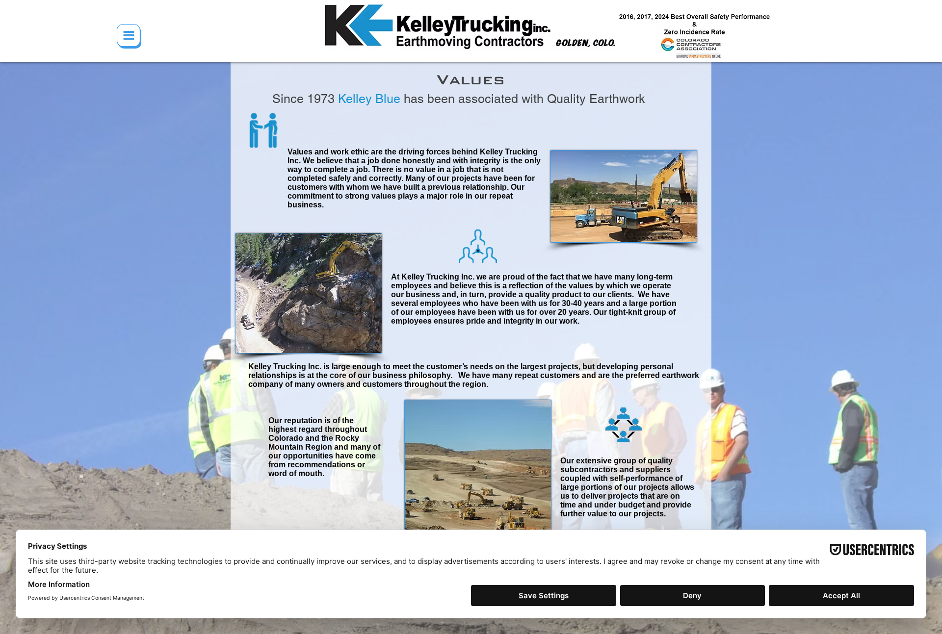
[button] (129, 36)
